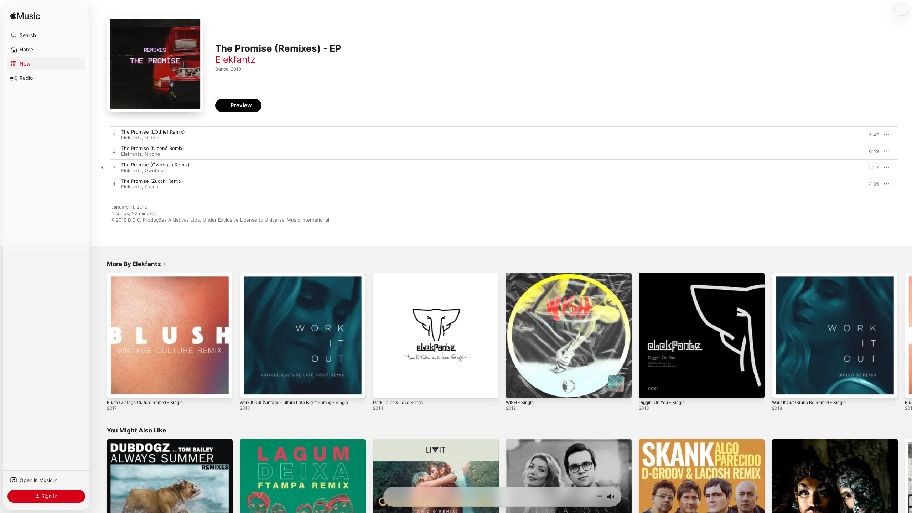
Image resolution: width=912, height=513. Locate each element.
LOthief (153, 137)
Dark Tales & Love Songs (400, 275)
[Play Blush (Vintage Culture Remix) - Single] (115, 389)
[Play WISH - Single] (514, 389)
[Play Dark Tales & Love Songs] (382, 389)
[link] (137, 264)
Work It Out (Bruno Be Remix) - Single (813, 275)
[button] (46, 35)
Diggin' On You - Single (664, 275)
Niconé (152, 154)
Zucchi (152, 187)
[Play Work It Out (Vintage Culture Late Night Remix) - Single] (248, 389)
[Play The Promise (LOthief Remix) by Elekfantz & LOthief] (114, 135)
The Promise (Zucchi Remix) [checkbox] (152, 181)
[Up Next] (599, 497)
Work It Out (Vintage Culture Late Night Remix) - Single (301, 275)
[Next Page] (905, 335)
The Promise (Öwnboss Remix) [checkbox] (155, 164)
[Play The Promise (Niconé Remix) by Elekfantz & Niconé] (114, 151)
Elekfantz (235, 59)
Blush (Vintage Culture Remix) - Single (149, 275)
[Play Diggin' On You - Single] (647, 389)
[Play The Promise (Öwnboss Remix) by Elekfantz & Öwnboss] (114, 168)
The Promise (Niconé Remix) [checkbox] (152, 148)
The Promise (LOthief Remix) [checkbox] (153, 132)
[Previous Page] (100, 335)
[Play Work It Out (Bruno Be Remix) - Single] (781, 389)
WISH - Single (521, 275)
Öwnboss (155, 170)
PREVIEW (871, 135)
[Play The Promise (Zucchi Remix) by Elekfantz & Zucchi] (114, 184)
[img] (25, 16)
